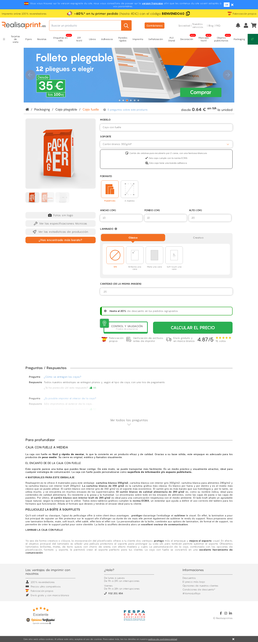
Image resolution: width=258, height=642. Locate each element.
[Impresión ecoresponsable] (253, 39)
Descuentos (189, 577)
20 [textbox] (193, 217)
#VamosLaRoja (191, 593)
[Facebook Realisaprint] (221, 613)
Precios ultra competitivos (46, 586)
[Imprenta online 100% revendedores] (24, 25)
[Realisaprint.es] (254, 25)
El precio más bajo (194, 581)
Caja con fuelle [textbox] (112, 127)
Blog (211, 25)
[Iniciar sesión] (246, 25)
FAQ (218, 25)
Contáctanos (155, 25)
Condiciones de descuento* (199, 589)
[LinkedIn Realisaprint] (231, 613)
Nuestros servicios (197, 25)
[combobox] (166, 127)
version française (152, 3)
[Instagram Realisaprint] (226, 613)
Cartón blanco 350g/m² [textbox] (117, 144)
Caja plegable (66, 109)
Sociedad (184, 25)
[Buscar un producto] (126, 25)
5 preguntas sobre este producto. (128, 109)
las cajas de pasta (204, 494)
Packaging (42, 109)
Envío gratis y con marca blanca (50, 595)
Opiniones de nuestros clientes (200, 585)
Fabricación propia (42, 590)
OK (227, 4)
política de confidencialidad (162, 639)
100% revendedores (43, 582)
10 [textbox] (104, 217)
